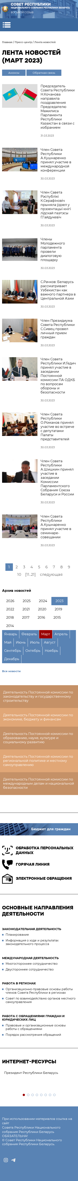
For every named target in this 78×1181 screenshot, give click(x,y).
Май (7, 642)
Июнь (21, 642)
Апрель (61, 634)
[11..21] (30, 574)
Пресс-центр (23, 42)
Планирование (17, 935)
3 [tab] (33, 1095)
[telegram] (13, 1160)
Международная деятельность (30, 958)
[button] (6, 24)
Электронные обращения (44, 878)
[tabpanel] (39, 1073)
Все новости (11, 671)
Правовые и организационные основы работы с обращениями (36, 1027)
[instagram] (6, 1160)
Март (45, 634)
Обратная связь (44, 72)
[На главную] (5, 9)
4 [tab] (37, 1095)
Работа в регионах (19, 983)
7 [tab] (50, 1095)
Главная (7, 42)
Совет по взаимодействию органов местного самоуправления (41, 1000)
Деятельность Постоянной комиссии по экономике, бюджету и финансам (38, 717)
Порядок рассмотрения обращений (33, 1035)
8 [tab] (54, 1095)
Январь (10, 634)
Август (50, 642)
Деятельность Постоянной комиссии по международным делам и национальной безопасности (38, 783)
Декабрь (11, 659)
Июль (35, 642)
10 (19, 574)
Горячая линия (33, 864)
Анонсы (13, 72)
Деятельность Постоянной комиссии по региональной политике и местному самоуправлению (38, 761)
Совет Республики (40, 5)
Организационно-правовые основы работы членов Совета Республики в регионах (39, 991)
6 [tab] (46, 1095)
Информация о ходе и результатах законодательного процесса (32, 942)
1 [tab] (24, 1095)
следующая (51, 574)
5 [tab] (41, 1095)
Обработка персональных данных (44, 850)
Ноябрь (51, 651)
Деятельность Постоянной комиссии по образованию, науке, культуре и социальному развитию (38, 738)
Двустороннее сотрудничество (30, 969)
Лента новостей (45, 42)
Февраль (29, 634)
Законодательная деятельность (31, 929)
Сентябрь (12, 651)
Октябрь (32, 651)
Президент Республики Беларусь (31, 1073)
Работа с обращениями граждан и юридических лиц (33, 1018)
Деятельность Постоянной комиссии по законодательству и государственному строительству (38, 696)
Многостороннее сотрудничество (32, 964)
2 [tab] (28, 1095)
